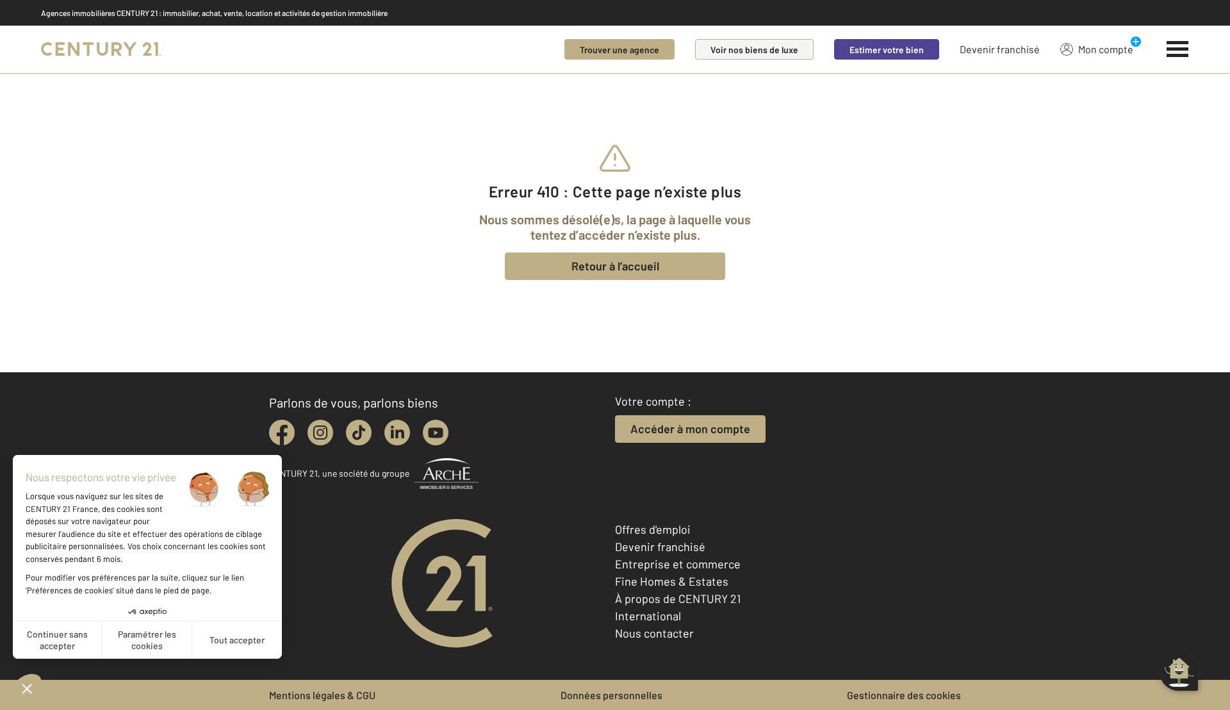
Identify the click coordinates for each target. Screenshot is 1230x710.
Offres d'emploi (653, 529)
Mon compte (1105, 49)
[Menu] (1178, 49)
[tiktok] (359, 432)
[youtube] (435, 432)
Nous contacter (654, 633)
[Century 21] (101, 49)
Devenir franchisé (1000, 49)
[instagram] (320, 432)
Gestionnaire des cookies (904, 695)
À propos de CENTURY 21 (678, 598)
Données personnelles (611, 695)
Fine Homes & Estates (671, 581)
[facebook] (282, 432)
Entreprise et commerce (678, 564)
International (648, 616)
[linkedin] (397, 432)
